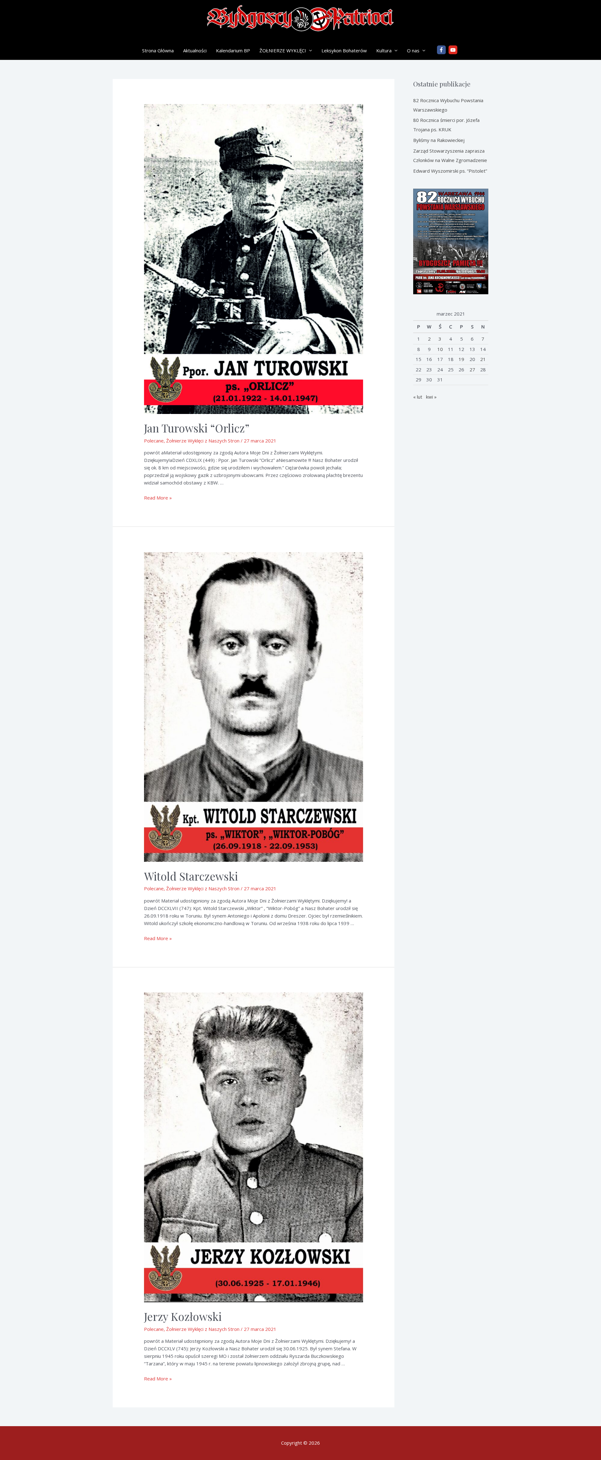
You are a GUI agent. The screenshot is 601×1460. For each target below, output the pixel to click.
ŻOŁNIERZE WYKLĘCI (282, 50)
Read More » (158, 498)
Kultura (384, 50)
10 (440, 349)
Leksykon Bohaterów (344, 50)
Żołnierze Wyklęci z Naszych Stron (202, 440)
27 (472, 369)
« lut (417, 397)
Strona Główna (158, 50)
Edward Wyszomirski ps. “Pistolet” (450, 171)
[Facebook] (441, 49)
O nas (413, 50)
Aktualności (195, 50)
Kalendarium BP (233, 50)
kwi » (431, 397)
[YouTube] (453, 49)
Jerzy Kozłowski (183, 1316)
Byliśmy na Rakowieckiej (439, 140)
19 (461, 359)
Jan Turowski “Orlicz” (196, 428)
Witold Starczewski (191, 876)
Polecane (154, 440)
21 (483, 359)
